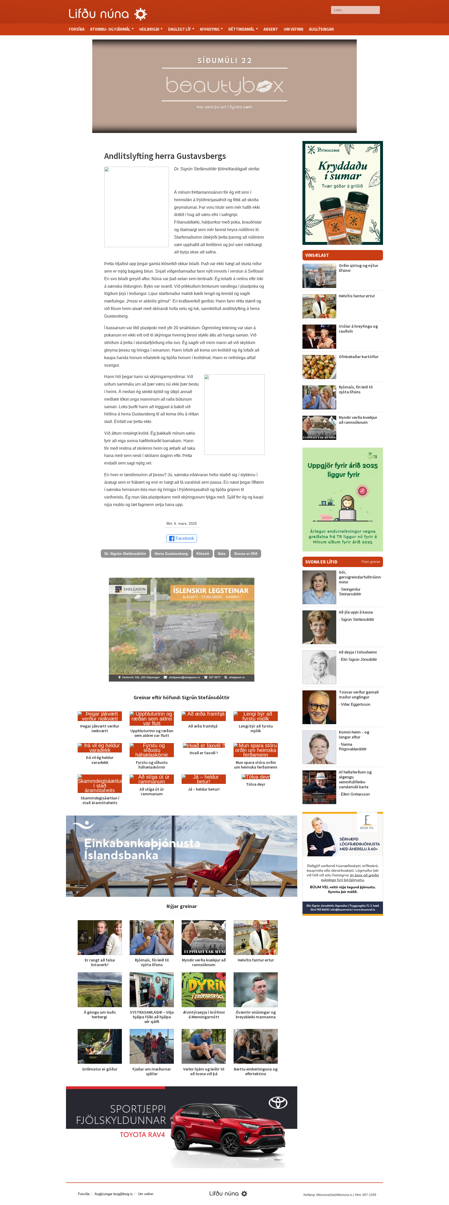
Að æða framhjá (203, 726)
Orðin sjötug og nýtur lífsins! (358, 268)
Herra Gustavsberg (171, 553)
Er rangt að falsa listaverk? (100, 962)
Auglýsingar (321, 29)
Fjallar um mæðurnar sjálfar (152, 1071)
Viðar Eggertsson (355, 704)
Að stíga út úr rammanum (152, 791)
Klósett (202, 553)
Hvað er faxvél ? (204, 752)
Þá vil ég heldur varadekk (100, 760)
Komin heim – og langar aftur (354, 734)
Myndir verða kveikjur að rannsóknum (204, 962)
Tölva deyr (255, 784)
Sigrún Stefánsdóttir (357, 619)
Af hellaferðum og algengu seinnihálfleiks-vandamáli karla (355, 779)
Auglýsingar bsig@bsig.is (114, 1194)
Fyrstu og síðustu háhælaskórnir (152, 765)
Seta (222, 553)
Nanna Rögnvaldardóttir (353, 746)
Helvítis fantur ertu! (256, 959)
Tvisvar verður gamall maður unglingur (359, 694)
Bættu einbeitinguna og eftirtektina (256, 1071)
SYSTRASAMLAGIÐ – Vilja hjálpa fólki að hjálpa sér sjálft (152, 1016)
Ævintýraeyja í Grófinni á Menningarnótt (204, 1014)
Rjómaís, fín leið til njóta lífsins (152, 962)
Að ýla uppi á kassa (356, 612)
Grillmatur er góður (99, 1069)
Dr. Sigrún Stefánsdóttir (125, 553)
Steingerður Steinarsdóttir (350, 591)
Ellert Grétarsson (355, 794)
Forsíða (76, 29)
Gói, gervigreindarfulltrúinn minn (360, 576)
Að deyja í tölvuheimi (358, 652)
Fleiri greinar (371, 562)
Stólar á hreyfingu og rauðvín (358, 329)
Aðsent (270, 29)
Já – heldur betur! (204, 789)
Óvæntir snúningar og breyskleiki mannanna (256, 1014)
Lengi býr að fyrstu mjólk (256, 728)
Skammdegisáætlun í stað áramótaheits (100, 800)
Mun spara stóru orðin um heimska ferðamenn (255, 765)
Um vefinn (293, 29)
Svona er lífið (245, 553)
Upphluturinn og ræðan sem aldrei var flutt (151, 733)
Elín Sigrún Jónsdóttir (359, 659)
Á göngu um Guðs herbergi (100, 1014)
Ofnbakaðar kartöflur (359, 356)
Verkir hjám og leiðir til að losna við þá (203, 1071)
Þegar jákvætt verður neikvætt (99, 728)
